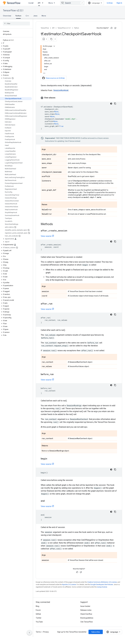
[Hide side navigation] (29, 632)
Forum (38, 610)
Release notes (85, 610)
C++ (27, 16)
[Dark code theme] (111, 104)
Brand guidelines (86, 618)
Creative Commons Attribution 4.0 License (102, 582)
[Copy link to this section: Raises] (49, 204)
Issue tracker (85, 606)
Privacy (46, 632)
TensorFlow (45, 28)
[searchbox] (16, 23)
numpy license (102, 587)
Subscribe (95, 632)
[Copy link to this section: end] (47, 501)
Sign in (119, 3)
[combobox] (72, 3)
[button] (16, 43)
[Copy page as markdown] (51, 39)
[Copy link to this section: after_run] (54, 303)
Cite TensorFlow (86, 622)
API (39, 3)
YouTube (39, 622)
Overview (7, 16)
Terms (38, 632)
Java (35, 16)
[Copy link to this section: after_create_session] (69, 230)
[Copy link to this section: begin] (49, 458)
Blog (37, 606)
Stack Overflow (86, 614)
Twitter (38, 618)
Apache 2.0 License (69, 584)
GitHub (110, 3)
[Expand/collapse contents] (54, 46)
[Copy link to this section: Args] (48, 149)
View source (46, 236)
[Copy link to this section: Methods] (55, 224)
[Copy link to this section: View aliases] (57, 97)
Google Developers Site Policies (101, 584)
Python (18, 16)
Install (30, 3)
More (50, 3)
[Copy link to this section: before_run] (56, 374)
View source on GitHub (55, 78)
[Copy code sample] (115, 104)
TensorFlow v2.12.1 (13, 10)
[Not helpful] (115, 28)
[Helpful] (111, 28)
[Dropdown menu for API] (43, 3)
